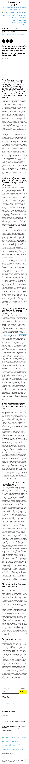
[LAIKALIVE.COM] (22, 23)
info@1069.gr (5, 720)
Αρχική (3, 31)
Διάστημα (13, 31)
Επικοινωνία (17, 9)
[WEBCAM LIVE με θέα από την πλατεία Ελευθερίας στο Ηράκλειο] (14, 17)
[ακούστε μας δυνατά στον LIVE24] (6, 14)
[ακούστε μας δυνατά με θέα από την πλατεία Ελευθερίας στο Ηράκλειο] (14, 738)
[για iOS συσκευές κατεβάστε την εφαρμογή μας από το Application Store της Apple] (14, 745)
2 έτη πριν (6, 58)
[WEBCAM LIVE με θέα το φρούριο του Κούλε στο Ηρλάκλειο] (22, 17)
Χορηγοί (11, 9)
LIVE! (4, 7)
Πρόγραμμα (18, 7)
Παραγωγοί (24, 7)
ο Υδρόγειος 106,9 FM (10, 7)
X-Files (8, 31)
